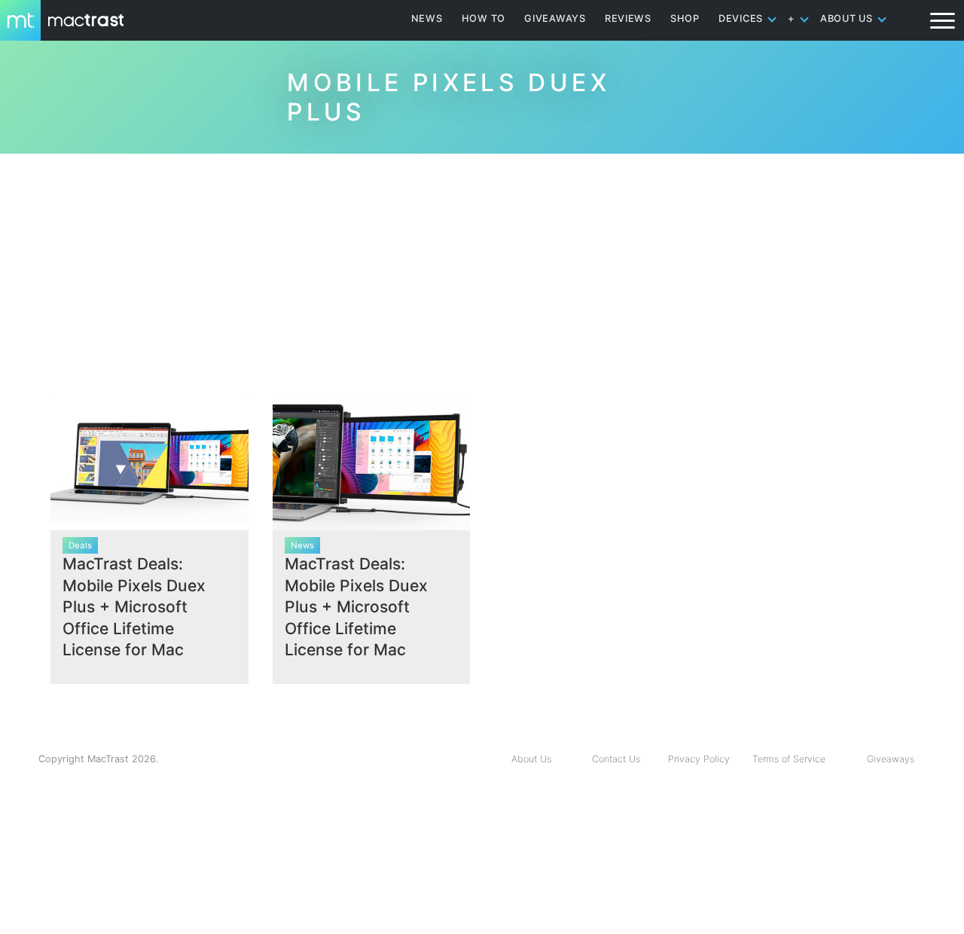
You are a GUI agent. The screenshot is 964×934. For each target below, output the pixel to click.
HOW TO (483, 18)
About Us (531, 759)
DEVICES (740, 18)
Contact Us (616, 759)
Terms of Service (788, 759)
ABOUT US (846, 18)
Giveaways (890, 759)
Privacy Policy (699, 759)
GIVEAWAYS (555, 18)
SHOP (685, 18)
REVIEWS (628, 18)
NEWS (427, 18)
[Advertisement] (482, 268)
